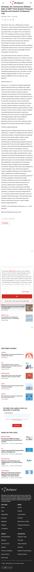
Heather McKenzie (5, 369)
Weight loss (5, 315)
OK (17, 296)
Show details (25, 291)
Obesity (3, 394)
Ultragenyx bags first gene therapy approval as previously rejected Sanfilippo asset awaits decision (11, 474)
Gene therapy (5, 470)
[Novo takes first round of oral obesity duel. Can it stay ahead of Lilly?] (29, 396)
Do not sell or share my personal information (17, 301)
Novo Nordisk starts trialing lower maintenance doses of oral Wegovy (10, 317)
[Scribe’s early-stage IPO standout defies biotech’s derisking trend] (29, 450)
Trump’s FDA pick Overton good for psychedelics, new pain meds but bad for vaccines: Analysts (11, 366)
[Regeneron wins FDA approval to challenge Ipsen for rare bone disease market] (29, 460)
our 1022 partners (11, 271)
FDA (2, 362)
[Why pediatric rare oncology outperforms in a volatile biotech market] (29, 355)
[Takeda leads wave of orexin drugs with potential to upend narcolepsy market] (29, 376)
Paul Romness (4, 357)
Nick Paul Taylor (4, 320)
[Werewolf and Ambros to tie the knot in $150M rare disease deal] (29, 307)
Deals (3, 305)
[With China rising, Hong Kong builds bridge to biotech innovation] (29, 386)
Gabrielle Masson (19, 443)
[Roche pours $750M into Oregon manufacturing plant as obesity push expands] (29, 438)
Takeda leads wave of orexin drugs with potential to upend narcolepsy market (11, 376)
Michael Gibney (4, 310)
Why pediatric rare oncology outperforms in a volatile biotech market (12, 355)
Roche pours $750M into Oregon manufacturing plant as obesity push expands (11, 440)
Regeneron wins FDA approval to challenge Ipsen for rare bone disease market (11, 462)
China (2, 383)
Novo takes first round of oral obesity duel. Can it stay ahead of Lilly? (12, 396)
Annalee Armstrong (5, 388)
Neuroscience (5, 373)
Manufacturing (5, 436)
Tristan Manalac (4, 399)
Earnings (5, 223)
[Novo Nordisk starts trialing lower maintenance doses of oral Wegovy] (29, 318)
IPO (2, 448)
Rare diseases (5, 458)
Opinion (3, 352)
